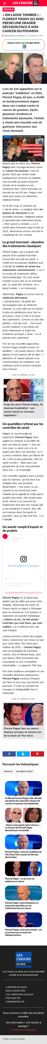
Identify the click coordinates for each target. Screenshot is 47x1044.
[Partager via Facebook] (9, 754)
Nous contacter (15, 991)
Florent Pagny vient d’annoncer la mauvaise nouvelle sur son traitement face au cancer (21, 905)
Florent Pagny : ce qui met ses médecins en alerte (19, 880)
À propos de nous (16, 987)
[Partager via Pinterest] (37, 754)
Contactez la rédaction (23, 1029)
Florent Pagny (25, 771)
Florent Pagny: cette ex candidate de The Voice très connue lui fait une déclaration (23, 854)
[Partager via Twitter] (23, 754)
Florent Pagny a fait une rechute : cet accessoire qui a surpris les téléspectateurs (23, 932)
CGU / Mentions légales (19, 994)
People (9, 9)
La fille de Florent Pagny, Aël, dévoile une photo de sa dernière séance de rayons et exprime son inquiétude (23, 801)
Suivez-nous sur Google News (23, 43)
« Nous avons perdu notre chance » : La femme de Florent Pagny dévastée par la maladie (22, 828)
